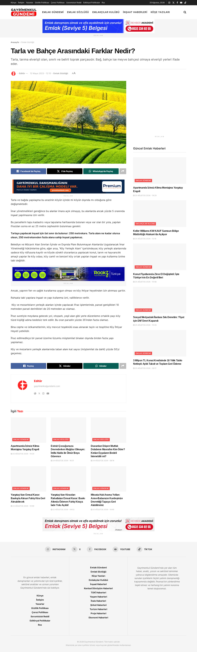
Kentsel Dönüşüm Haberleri (98, 588)
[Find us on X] (173, 2)
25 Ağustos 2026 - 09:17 (145, 368)
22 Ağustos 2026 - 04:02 (63, 509)
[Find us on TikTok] (185, 2)
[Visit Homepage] (24, 12)
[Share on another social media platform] (122, 171)
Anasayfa (15, 42)
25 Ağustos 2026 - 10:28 (146, 325)
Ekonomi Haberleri (98, 617)
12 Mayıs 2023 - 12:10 (40, 73)
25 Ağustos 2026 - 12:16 (145, 239)
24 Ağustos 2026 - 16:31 (63, 460)
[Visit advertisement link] (159, 107)
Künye (13, 2)
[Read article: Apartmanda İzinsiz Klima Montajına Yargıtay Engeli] (28, 430)
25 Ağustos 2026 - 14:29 (23, 454)
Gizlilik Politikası (42, 2)
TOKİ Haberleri (98, 592)
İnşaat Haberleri (135, 12)
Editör (22, 73)
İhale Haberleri (98, 601)
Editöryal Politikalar (91, 2)
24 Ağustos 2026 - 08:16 (103, 460)
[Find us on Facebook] (177, 2)
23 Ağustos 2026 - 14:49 (23, 506)
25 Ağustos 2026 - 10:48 (146, 282)
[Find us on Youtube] (181, 2)
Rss (103, 2)
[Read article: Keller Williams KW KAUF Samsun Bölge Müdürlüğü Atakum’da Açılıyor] (159, 213)
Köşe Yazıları (160, 12)
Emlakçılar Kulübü (106, 12)
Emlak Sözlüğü (78, 12)
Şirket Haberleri (98, 605)
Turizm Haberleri (98, 609)
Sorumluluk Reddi (73, 2)
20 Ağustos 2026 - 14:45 (103, 509)
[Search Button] (185, 12)
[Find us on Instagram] (169, 2)
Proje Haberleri (98, 613)
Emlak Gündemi (53, 12)
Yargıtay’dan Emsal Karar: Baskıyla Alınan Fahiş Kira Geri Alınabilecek (28, 498)
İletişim (21, 2)
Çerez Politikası (57, 2)
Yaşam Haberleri (98, 596)
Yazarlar (29, 2)
